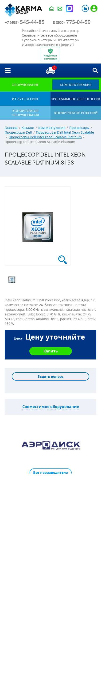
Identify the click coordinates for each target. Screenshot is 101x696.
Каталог (28, 127)
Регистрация (93, 8)
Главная (11, 127)
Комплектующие (51, 127)
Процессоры (79, 127)
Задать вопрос (50, 376)
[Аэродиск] (50, 445)
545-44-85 (25, 22)
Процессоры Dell (18, 132)
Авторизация (85, 8)
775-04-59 (72, 22)
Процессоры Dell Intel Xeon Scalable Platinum (45, 137)
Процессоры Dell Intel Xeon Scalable (65, 132)
